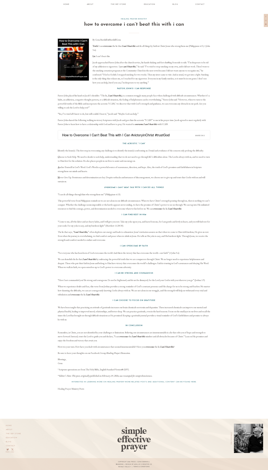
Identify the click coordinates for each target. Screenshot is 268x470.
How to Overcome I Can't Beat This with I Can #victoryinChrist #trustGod (116, 134)
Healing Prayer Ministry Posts (71, 388)
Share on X (200, 135)
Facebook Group (110, 353)
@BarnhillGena (114, 39)
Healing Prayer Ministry (134, 19)
